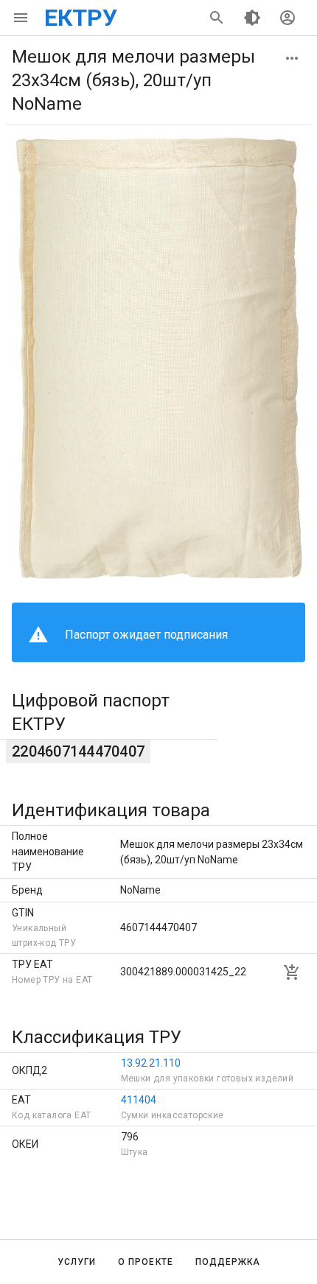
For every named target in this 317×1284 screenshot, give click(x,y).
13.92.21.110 (151, 1063)
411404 (138, 1100)
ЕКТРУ (80, 18)
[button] (292, 58)
